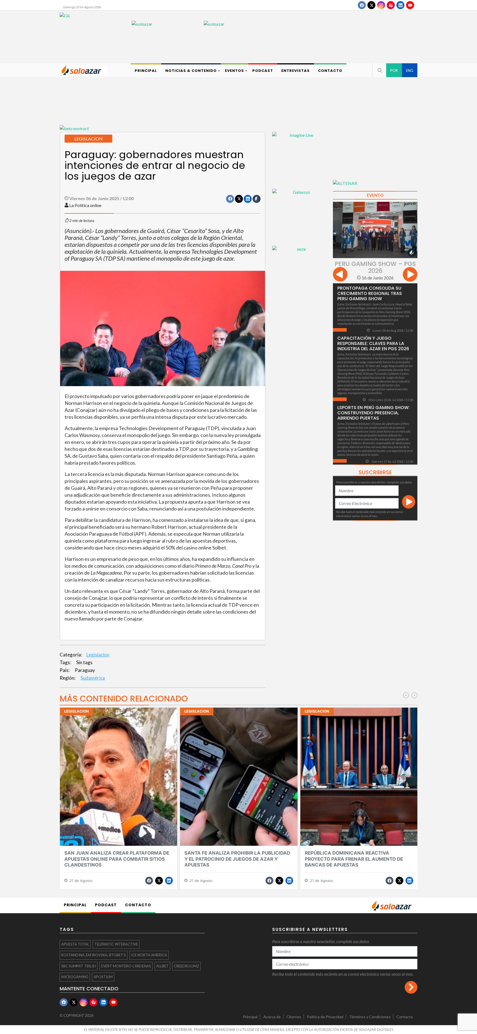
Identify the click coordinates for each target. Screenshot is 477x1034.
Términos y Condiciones (370, 1016)
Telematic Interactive (116, 944)
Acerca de (272, 1016)
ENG (409, 70)
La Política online (85, 205)
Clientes (294, 1016)
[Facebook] (362, 5)
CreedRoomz (186, 966)
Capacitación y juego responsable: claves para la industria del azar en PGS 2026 (373, 343)
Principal (250, 1016)
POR (394, 70)
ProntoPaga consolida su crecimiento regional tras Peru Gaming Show (369, 293)
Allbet (162, 966)
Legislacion (97, 655)
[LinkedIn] (400, 5)
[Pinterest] (391, 5)
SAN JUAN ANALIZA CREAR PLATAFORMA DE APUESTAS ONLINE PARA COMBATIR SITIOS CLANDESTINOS (116, 859)
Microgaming (74, 977)
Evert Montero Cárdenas (126, 966)
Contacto (404, 1016)
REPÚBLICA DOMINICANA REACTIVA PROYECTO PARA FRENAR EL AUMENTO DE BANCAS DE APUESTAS (354, 859)
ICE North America (149, 955)
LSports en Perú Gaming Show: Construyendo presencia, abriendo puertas (373, 412)
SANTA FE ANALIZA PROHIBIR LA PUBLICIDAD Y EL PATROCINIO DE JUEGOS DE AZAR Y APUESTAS (237, 859)
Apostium (103, 977)
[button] (379, 70)
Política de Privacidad (325, 1016)
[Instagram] (381, 5)
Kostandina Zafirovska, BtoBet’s (93, 955)
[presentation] (340, 275)
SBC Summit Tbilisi (78, 966)
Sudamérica (93, 678)
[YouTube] (410, 5)
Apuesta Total (75, 944)
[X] (371, 5)
